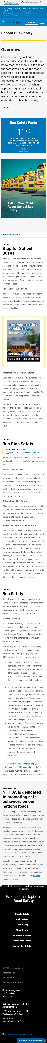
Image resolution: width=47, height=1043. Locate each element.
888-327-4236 (9, 1018)
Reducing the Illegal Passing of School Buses (23, 453)
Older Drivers (22, 930)
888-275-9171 (9, 1021)
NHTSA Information (12, 968)
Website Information (12, 982)
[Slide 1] (21, 151)
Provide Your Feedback (30, 1040)
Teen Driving (22, 925)
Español (31, 22)
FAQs (25, 764)
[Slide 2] (26, 151)
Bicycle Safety (22, 914)
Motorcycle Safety (22, 935)
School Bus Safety (22, 946)
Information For (10, 973)
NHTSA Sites (9, 977)
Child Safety (22, 919)
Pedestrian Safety (22, 941)
